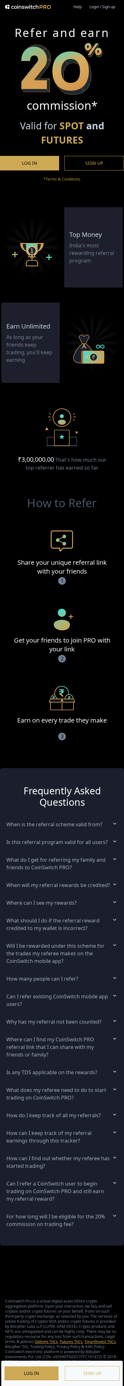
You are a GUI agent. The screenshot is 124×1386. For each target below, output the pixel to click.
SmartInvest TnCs (100, 1341)
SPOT (71, 125)
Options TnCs (46, 1341)
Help (77, 6)
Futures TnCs (71, 1341)
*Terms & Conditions (62, 179)
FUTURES (62, 139)
